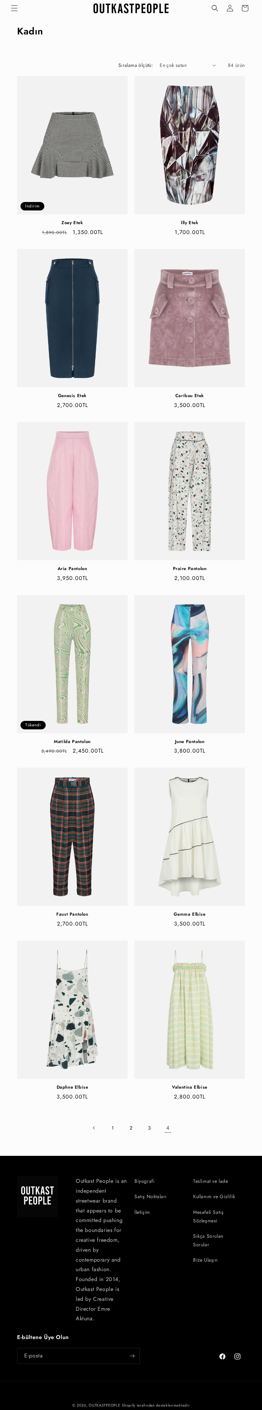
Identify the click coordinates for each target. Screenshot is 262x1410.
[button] (14, 8)
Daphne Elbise (72, 1087)
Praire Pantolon (190, 569)
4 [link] (168, 1128)
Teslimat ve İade (210, 1181)
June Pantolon (190, 742)
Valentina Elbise (189, 1087)
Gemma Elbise (189, 914)
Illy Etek (189, 223)
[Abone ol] (132, 1356)
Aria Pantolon (72, 569)
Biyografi (144, 1181)
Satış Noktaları (150, 1196)
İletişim (142, 1212)
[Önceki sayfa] (94, 1127)
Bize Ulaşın (205, 1259)
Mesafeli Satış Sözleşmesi (208, 1216)
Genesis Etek (72, 396)
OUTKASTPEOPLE (104, 1405)
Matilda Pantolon (72, 742)
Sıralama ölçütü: (135, 65)
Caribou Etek (189, 396)
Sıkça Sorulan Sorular (208, 1240)
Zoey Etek (72, 223)
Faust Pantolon (72, 914)
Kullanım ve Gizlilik (214, 1196)
